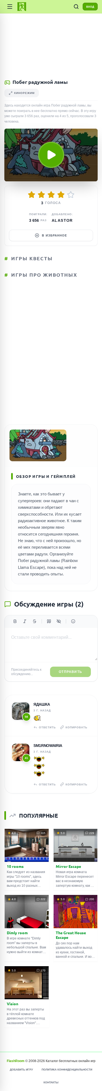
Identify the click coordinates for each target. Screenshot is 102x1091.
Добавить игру (21, 1069)
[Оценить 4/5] (61, 194)
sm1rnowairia (47, 745)
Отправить (70, 672)
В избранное (54, 235)
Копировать (76, 727)
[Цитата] (49, 621)
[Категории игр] (9, 6)
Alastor (62, 220)
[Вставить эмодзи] (73, 621)
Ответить (47, 727)
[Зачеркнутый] (34, 621)
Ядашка (41, 704)
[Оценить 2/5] (41, 194)
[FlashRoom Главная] (21, 6)
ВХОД (90, 6)
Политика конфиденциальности (67, 1069)
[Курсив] (25, 621)
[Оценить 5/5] (70, 194)
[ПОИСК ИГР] (76, 6)
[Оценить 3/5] (51, 194)
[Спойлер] (59, 621)
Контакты (51, 1082)
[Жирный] (15, 621)
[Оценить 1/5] (31, 194)
